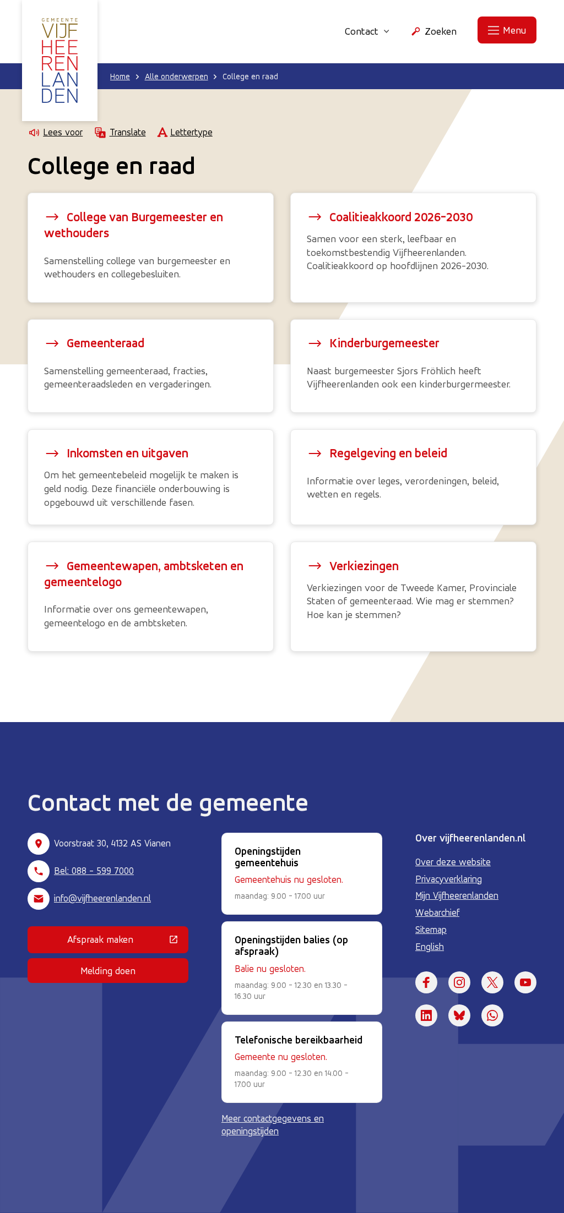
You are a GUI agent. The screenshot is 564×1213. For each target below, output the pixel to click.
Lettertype (191, 132)
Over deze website (453, 861)
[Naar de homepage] (59, 60)
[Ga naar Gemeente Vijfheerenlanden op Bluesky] (459, 1015)
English (429, 946)
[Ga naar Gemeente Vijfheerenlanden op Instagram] (459, 982)
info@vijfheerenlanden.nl (102, 898)
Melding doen (107, 970)
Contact (361, 31)
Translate (127, 132)
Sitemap (431, 929)
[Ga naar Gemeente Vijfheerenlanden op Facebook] (426, 982)
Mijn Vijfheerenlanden (456, 895)
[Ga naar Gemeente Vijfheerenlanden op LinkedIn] (426, 1015)
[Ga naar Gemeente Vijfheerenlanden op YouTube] (525, 982)
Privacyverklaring (448, 878)
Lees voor (63, 132)
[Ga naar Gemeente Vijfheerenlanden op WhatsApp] (492, 1015)
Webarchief (437, 912)
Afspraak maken (127, 941)
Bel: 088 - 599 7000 (94, 870)
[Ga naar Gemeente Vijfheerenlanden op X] (492, 982)
